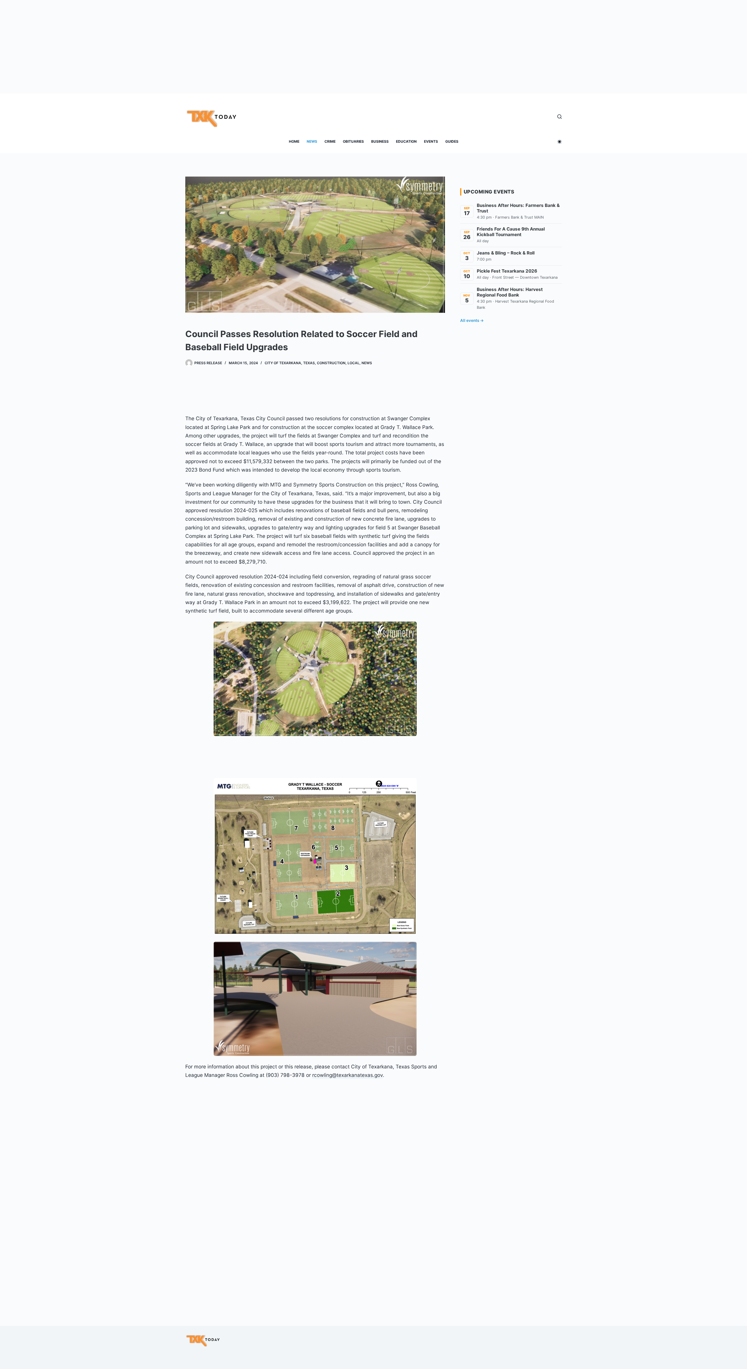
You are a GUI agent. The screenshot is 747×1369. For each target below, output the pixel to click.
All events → (472, 320)
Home (294, 141)
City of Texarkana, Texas (290, 363)
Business (380, 141)
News (312, 141)
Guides (451, 141)
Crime (330, 141)
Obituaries (353, 141)
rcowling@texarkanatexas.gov (347, 1075)
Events (431, 141)
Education (406, 141)
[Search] (559, 116)
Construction (331, 363)
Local (353, 363)
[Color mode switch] (559, 141)
